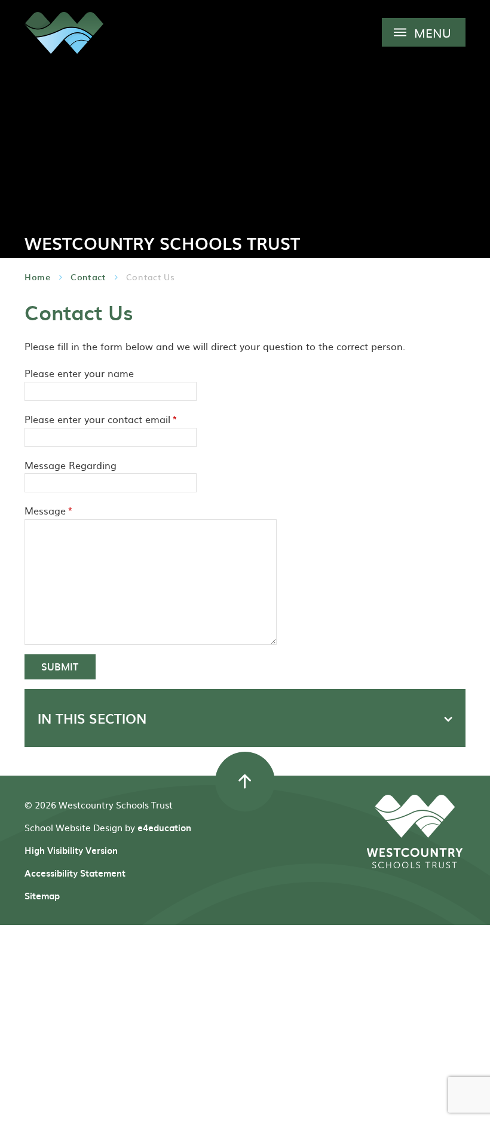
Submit (59, 666)
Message (48, 510)
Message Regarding (70, 465)
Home (37, 277)
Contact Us (150, 277)
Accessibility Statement (74, 873)
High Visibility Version (71, 850)
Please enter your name (79, 373)
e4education (164, 827)
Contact (88, 277)
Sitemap (42, 895)
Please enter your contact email (100, 419)
